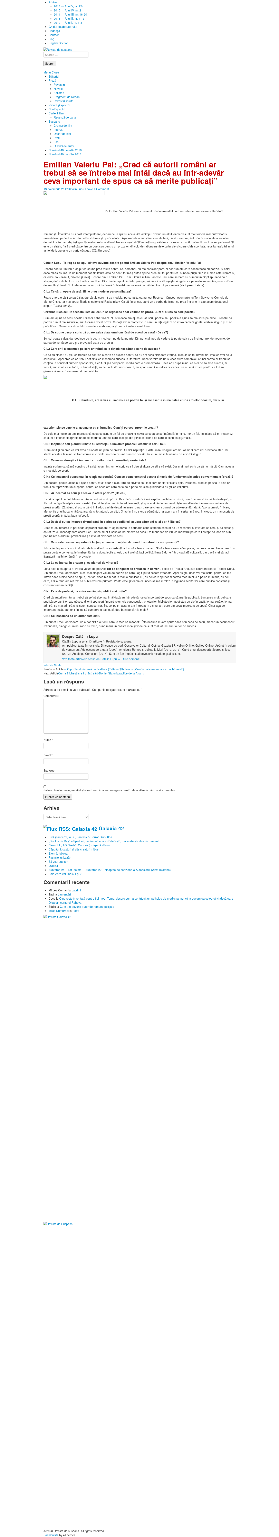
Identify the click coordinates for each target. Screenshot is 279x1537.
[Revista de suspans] (58, 49)
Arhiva (53, 2)
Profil (57, 138)
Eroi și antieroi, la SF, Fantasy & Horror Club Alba (80, 837)
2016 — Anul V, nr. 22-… (70, 6)
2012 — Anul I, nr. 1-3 (68, 22)
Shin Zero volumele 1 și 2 (65, 874)
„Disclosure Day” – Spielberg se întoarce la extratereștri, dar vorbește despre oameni (103, 841)
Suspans (54, 121)
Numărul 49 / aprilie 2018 (65, 154)
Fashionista (51, 1535)
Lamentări (64, 894)
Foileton (59, 93)
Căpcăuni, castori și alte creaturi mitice (73, 849)
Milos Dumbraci (59, 911)
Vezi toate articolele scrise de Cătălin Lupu (91, 659)
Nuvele (58, 89)
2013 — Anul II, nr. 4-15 (69, 18)
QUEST (53, 866)
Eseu (57, 142)
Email (48, 755)
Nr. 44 (58, 665)
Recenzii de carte (65, 117)
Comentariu (52, 696)
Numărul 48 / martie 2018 (65, 150)
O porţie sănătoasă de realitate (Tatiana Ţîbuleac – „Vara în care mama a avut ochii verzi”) (124, 669)
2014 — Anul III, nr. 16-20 (70, 14)
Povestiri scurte (64, 101)
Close (55, 72)
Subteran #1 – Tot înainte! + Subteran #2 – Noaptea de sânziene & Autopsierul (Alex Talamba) (110, 870)
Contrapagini (57, 109)
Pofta (76, 911)
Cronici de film (63, 125)
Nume (48, 740)
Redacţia (54, 31)
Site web (49, 770)
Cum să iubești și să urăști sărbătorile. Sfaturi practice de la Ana (101, 673)
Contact (54, 35)
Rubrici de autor (64, 146)
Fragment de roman (67, 97)
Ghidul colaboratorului (63, 27)
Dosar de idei (62, 134)
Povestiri (59, 84)
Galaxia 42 (111, 828)
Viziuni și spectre (59, 105)
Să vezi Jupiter (58, 861)
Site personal (131, 659)
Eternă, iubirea (58, 853)
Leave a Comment (97, 189)
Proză (52, 80)
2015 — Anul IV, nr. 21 (68, 10)
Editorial (54, 76)
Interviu (58, 130)
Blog (51, 39)
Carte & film (56, 113)
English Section (58, 43)
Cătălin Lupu (76, 189)
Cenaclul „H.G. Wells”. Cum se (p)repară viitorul (79, 845)
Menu (47, 72)
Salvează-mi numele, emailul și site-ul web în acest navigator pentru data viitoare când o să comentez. (110, 790)
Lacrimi (76, 890)
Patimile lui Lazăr (60, 857)
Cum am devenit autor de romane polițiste (87, 907)
